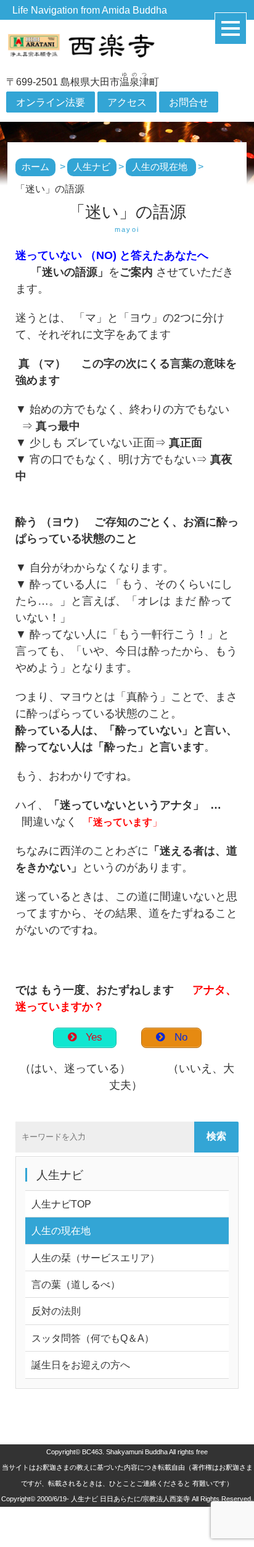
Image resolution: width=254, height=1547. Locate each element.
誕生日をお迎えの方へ (80, 1364)
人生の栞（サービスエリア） (95, 1257)
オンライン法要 (50, 102)
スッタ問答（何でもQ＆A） (92, 1338)
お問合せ (188, 102)
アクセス (127, 102)
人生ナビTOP (61, 1203)
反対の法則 (56, 1310)
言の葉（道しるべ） (75, 1284)
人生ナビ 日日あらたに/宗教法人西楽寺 (130, 1498)
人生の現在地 (61, 1230)
